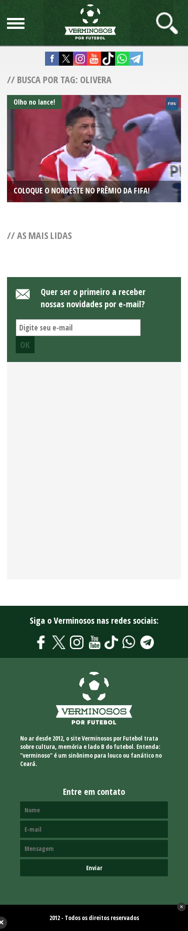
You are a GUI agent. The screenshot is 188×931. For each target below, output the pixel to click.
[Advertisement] (94, 475)
